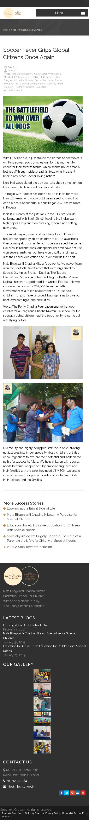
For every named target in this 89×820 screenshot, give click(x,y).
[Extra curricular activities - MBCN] (43, 681)
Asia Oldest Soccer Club (24, 73)
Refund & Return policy (75, 813)
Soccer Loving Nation (33, 83)
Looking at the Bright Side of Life (31, 508)
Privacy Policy (53, 813)
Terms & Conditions (12, 813)
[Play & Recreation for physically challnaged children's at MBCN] (42, 752)
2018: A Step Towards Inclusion (29, 547)
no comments (15, 90)
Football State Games (41, 77)
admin (12, 70)
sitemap (6, 816)
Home (6, 29)
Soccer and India (44, 80)
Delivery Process (34, 813)
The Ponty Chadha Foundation (30, 87)
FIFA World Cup (20, 77)
